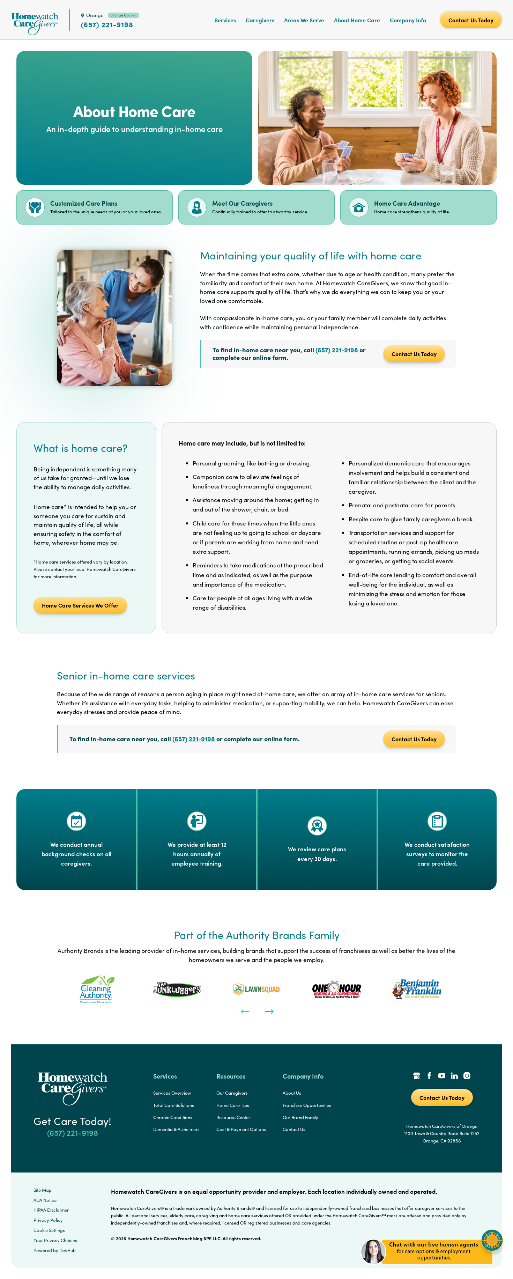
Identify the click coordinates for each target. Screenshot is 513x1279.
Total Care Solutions (173, 1105)
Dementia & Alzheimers (176, 1129)
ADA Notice (45, 1200)
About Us (292, 1093)
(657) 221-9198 (107, 24)
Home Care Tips (232, 1105)
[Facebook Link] (429, 1076)
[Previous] (244, 1010)
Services (225, 20)
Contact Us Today (414, 354)
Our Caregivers (232, 1093)
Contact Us (294, 1129)
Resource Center (233, 1117)
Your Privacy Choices (55, 1240)
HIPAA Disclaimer (51, 1210)
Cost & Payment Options (241, 1129)
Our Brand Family (300, 1117)
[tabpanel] (97, 989)
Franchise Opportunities (307, 1105)
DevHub (67, 1250)
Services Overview (172, 1093)
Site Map (43, 1190)
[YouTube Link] (441, 1076)
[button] (432, 1268)
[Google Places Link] (416, 1076)
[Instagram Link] (466, 1076)
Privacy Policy (48, 1220)
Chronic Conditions (172, 1117)
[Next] (268, 1010)
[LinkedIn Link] (454, 1076)
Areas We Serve (304, 20)
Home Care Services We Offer (80, 605)
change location (123, 15)
